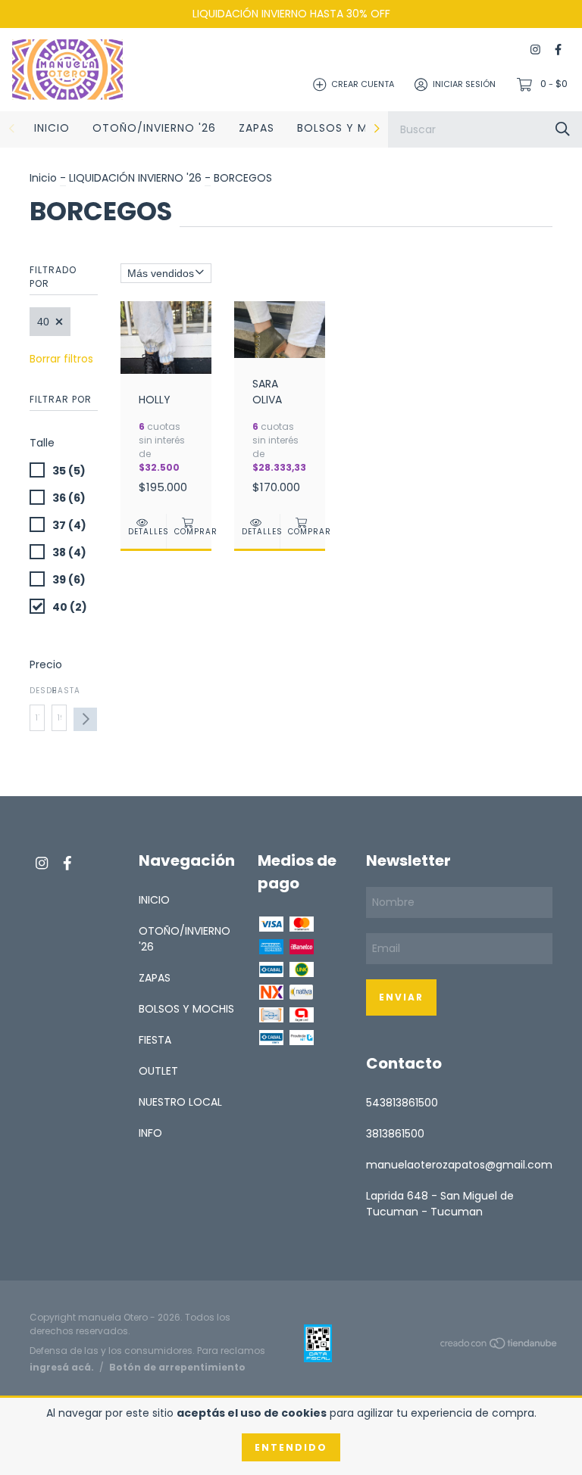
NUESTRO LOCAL (180, 1101)
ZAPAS (256, 127)
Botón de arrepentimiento (177, 1367)
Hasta (59, 690)
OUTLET (158, 1070)
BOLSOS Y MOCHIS (350, 127)
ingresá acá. (62, 1367)
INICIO (52, 127)
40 (43, 322)
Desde (37, 690)
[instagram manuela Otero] (535, 50)
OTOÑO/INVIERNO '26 (154, 127)
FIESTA (155, 1039)
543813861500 (402, 1102)
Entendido (291, 1447)
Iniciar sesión (464, 84)
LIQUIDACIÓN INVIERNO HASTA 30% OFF (291, 13)
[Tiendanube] (499, 1345)
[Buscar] (562, 129)
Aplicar (85, 719)
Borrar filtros (61, 358)
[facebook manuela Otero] (558, 50)
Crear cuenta (362, 84)
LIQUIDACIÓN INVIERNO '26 (135, 177)
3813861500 (395, 1133)
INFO (150, 1132)
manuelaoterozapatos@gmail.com (459, 1164)
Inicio (43, 177)
